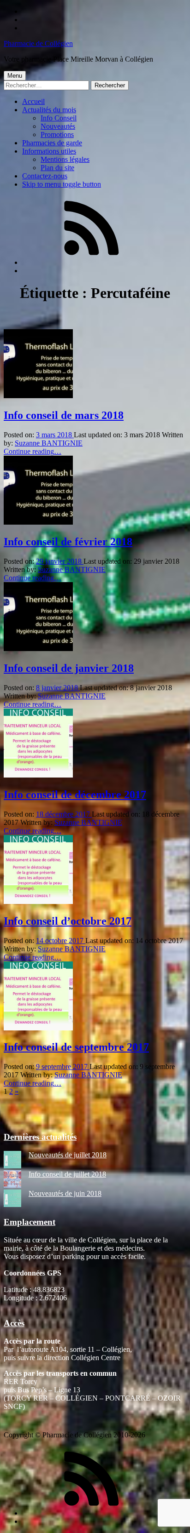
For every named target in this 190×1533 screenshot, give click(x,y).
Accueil (33, 101)
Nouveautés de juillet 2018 (68, 1155)
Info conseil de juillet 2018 (67, 1174)
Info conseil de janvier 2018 (69, 668)
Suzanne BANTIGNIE (49, 443)
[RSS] (91, 262)
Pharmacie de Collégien (38, 43)
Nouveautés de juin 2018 (65, 1193)
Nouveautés (58, 126)
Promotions (57, 134)
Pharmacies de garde (52, 143)
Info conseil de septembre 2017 (76, 1047)
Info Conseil (59, 118)
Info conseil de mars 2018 (64, 415)
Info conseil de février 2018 (68, 542)
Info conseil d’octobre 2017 (67, 921)
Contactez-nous (44, 176)
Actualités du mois (49, 110)
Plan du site (57, 168)
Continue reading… (32, 451)
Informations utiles (49, 151)
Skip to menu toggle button (61, 184)
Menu (14, 75)
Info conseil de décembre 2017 (75, 795)
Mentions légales (65, 159)
